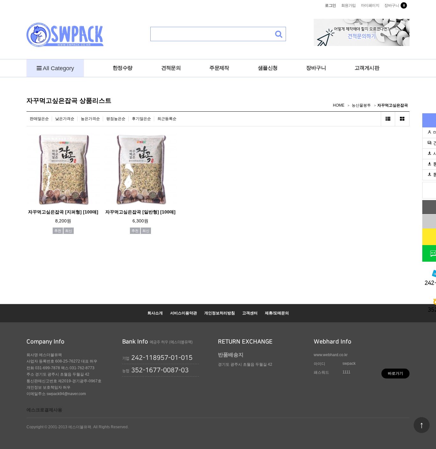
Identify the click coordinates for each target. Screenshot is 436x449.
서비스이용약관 (183, 313)
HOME (338, 105)
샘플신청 (268, 68)
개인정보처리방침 (219, 313)
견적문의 (171, 68)
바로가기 (395, 373)
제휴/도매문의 (277, 313)
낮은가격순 (64, 118)
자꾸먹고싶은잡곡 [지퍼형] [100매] (63, 211)
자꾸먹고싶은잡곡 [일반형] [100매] (140, 211)
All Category (57, 68)
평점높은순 (115, 118)
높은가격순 (90, 118)
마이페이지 (370, 5)
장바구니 (391, 5)
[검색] (279, 34)
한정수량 (122, 68)
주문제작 (219, 68)
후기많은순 (141, 118)
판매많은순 (39, 118)
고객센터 (250, 313)
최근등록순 (167, 118)
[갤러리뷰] (402, 119)
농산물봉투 (361, 105)
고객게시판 (367, 68)
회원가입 (348, 5)
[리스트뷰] (388, 119)
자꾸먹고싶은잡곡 (392, 105)
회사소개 (155, 313)
